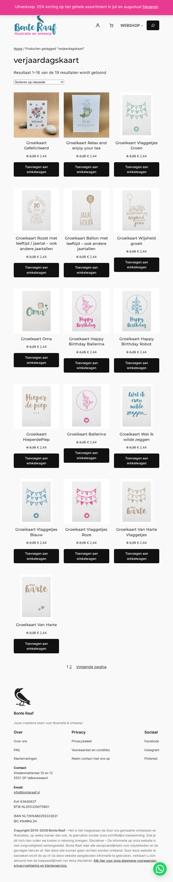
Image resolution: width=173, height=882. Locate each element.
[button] (160, 869)
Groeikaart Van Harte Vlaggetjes (136, 532)
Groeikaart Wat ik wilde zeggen (136, 437)
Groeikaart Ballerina (86, 434)
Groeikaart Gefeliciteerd (36, 145)
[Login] (97, 25)
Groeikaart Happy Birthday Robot (136, 341)
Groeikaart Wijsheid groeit (136, 241)
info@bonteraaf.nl (27, 792)
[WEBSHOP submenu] (142, 25)
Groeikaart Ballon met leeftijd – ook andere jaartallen (86, 243)
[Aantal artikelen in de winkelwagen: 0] (111, 25)
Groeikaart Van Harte (36, 624)
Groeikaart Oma (36, 339)
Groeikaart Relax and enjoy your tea (86, 145)
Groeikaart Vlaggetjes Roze (86, 532)
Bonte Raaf (24, 713)
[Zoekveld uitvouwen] (153, 25)
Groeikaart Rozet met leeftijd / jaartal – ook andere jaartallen (36, 243)
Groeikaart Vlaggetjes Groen (137, 145)
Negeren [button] (150, 7)
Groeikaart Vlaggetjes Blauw (36, 532)
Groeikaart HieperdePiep (36, 437)
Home (18, 48)
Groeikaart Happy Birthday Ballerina (86, 341)
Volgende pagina (91, 667)
